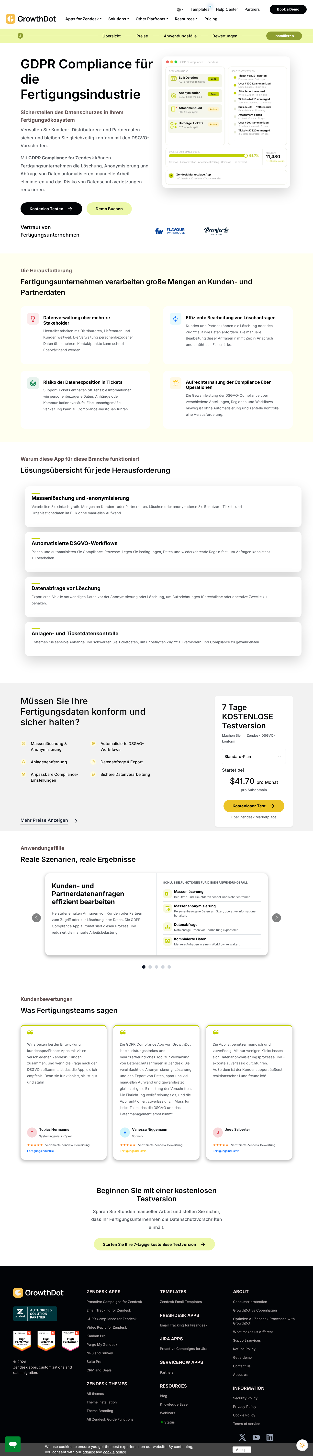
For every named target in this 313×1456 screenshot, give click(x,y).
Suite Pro (94, 1361)
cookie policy (114, 1452)
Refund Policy (244, 1349)
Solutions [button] (117, 18)
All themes (95, 1393)
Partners (252, 9)
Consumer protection (250, 1302)
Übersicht (111, 35)
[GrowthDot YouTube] (256, 1437)
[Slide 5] (169, 967)
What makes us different (253, 1332)
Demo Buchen (109, 208)
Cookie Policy (244, 1415)
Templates (199, 9)
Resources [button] (185, 18)
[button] (180, 9)
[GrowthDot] (31, 19)
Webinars (167, 1413)
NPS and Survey (100, 1353)
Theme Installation (102, 1402)
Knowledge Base (174, 1404)
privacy (88, 1452)
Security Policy (245, 1398)
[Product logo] (20, 36)
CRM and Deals (99, 1370)
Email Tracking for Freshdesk (183, 1325)
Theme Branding (100, 1411)
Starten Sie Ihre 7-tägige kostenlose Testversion (149, 1244)
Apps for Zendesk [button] (82, 18)
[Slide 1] (143, 967)
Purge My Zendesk (102, 1344)
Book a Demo (288, 9)
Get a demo (242, 1357)
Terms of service (246, 1424)
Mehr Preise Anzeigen (44, 820)
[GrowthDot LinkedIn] (269, 1437)
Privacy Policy (244, 1406)
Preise (142, 35)
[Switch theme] (302, 1445)
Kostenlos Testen (46, 208)
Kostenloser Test (249, 805)
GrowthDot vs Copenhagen (255, 1310)
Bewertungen (224, 35)
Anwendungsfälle (180, 35)
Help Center (227, 9)
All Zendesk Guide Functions (110, 1419)
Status (167, 1422)
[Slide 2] (150, 967)
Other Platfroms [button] (150, 18)
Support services (247, 1340)
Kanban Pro (96, 1336)
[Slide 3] (156, 967)
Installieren (284, 36)
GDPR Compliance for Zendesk (112, 1319)
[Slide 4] (163, 967)
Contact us (242, 1366)
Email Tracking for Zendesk (109, 1310)
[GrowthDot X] (242, 1437)
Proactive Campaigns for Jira (183, 1349)
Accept (242, 1449)
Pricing (210, 18)
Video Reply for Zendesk (107, 1327)
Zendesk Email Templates (181, 1302)
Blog (163, 1396)
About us (240, 1374)
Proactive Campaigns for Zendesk (114, 1302)
